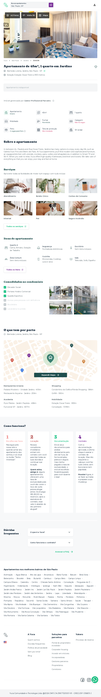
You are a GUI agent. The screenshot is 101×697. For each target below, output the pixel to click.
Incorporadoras (58, 657)
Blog (30, 656)
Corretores (56, 669)
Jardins (26, 60)
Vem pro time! (34, 652)
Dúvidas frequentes (36, 644)
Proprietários (57, 665)
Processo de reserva (85, 640)
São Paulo (15, 60)
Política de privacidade (37, 648)
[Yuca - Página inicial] (6, 5)
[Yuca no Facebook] (82, 680)
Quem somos (34, 640)
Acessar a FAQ (62, 552)
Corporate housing (60, 649)
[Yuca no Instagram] (89, 680)
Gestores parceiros (60, 661)
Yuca (5, 60)
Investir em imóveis (60, 653)
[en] (14, 642)
